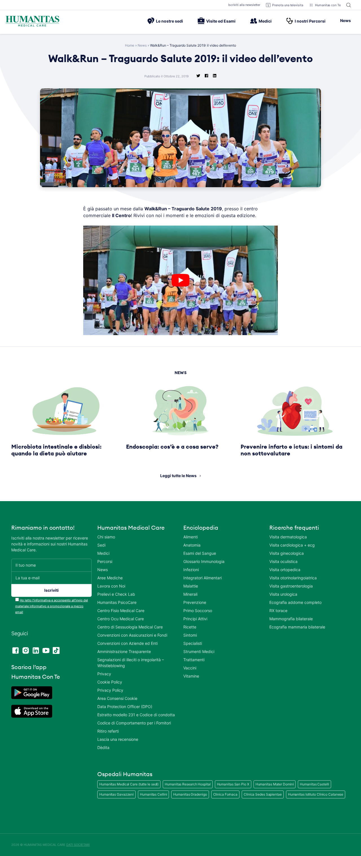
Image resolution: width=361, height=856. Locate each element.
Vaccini (189, 667)
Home (129, 45)
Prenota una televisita (287, 5)
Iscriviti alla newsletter (244, 5)
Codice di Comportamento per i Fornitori (134, 722)
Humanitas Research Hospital (187, 784)
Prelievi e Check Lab (116, 594)
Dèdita (103, 747)
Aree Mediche (110, 577)
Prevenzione (194, 602)
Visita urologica (283, 594)
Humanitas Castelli (314, 784)
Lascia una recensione (117, 739)
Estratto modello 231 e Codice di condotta (136, 714)
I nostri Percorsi (310, 21)
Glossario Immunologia (203, 561)
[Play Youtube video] (180, 280)
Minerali (190, 594)
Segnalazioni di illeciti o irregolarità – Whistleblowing (130, 662)
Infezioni (191, 569)
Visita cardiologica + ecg (292, 545)
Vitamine (191, 676)
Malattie (190, 586)
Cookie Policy (109, 682)
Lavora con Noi (111, 586)
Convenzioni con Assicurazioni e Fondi (132, 635)
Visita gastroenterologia (291, 586)
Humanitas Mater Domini (275, 784)
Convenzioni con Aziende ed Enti (127, 643)
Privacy (104, 673)
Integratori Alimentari (202, 577)
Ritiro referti (108, 731)
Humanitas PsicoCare (117, 602)
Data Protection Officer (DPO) (124, 706)
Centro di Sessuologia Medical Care (130, 626)
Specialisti (192, 643)
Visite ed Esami (220, 21)
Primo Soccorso (197, 610)
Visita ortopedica (284, 569)
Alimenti (190, 536)
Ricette (189, 626)
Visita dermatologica (288, 536)
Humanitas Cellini (153, 794)
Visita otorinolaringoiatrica (293, 577)
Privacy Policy (110, 690)
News (345, 20)
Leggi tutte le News (178, 475)
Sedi (101, 545)
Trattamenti (193, 659)
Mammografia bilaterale (291, 618)
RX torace (278, 610)
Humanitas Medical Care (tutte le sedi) (129, 784)
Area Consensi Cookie (117, 698)
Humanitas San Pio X (233, 784)
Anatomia (192, 545)
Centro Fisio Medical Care (120, 610)
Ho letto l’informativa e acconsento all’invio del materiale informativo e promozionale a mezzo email (51, 606)
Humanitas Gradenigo (190, 794)
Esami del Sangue (199, 553)
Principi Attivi (195, 618)
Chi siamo (106, 536)
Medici (265, 21)
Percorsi (104, 561)
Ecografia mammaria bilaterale (297, 626)
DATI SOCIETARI (78, 845)
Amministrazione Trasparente (124, 651)
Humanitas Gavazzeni (116, 794)
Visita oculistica (283, 561)
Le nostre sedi (169, 21)
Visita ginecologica (286, 553)
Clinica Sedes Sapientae (263, 794)
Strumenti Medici (198, 651)
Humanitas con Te (328, 5)
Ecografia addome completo (295, 602)
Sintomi (190, 635)
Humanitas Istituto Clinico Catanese (316, 794)
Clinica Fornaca (225, 794)
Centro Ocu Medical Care (120, 618)
